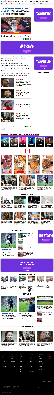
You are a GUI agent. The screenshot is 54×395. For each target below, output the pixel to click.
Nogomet (2, 3)
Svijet (3, 358)
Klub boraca (13, 3)
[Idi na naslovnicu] (4, 2)
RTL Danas (3, 361)
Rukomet (7, 3)
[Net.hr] (50, 382)
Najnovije (50, 358)
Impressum (4, 380)
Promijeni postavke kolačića (6, 383)
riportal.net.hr (38, 387)
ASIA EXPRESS (42, 1)
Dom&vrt (31, 358)
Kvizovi (40, 368)
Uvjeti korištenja (14, 380)
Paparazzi (21, 361)
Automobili (31, 372)
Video (50, 356)
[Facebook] (23, 39)
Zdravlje (31, 369)
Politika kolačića (21, 380)
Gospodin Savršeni (22, 368)
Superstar (21, 366)
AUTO (34, 1)
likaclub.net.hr (24, 389)
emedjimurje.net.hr (16, 387)
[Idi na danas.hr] (11, 1)
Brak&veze (31, 356)
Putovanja (31, 366)
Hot (19, 1)
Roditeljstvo (31, 368)
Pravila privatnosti (27, 380)
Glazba (21, 359)
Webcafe (27, 1)
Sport (16, 1)
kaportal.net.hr (26, 387)
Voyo (20, 371)
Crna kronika (4, 359)
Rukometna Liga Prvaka (8, 126)
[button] (2, 138)
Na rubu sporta (20, 3)
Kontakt (32, 380)
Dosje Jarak (4, 366)
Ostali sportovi (35, 3)
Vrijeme (3, 368)
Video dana (41, 369)
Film (20, 358)
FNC (41, 3)
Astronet (40, 356)
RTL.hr (3, 387)
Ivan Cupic (15, 126)
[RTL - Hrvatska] (45, 382)
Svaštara (40, 366)
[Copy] (30, 39)
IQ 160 (37, 1)
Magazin (22, 1)
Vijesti (3, 356)
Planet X (40, 364)
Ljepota (31, 361)
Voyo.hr (10, 387)
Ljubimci (31, 363)
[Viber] (28, 39)
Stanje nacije (4, 364)
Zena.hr (7, 387)
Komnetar (40, 361)
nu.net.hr (19, 389)
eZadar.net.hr (15, 389)
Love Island (21, 364)
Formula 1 (45, 3)
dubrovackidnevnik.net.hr (46, 387)
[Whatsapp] (27, 39)
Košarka (26, 3)
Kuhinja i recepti (32, 359)
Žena (31, 1)
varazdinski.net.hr (32, 387)
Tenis (30, 3)
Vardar (2, 126)
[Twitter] (25, 39)
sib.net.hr (21, 387)
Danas (3, 354)
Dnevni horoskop (41, 359)
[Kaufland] (27, 151)
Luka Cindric (3, 128)
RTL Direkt (3, 363)
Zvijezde (21, 356)
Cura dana (40, 358)
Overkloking (41, 363)
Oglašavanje (9, 380)
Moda (30, 364)
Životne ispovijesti (32, 371)
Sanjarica (50, 360)
